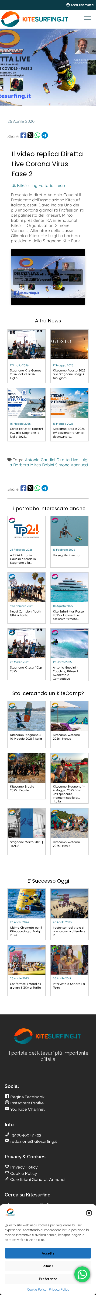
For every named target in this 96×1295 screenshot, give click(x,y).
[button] (89, 1213)
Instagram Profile (26, 1102)
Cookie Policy (37, 1289)
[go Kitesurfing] (48, 1043)
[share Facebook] (23, 136)
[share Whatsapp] (37, 136)
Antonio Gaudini (40, 459)
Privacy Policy (59, 1289)
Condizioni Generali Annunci (37, 1179)
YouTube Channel (27, 1109)
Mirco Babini (42, 464)
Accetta (48, 1253)
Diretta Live (67, 459)
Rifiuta (48, 1266)
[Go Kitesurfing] (48, 19)
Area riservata (82, 5)
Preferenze (48, 1279)
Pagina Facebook (27, 1096)
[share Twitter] (30, 136)
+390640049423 (25, 1135)
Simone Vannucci (71, 464)
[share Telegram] (44, 136)
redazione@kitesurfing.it (33, 1141)
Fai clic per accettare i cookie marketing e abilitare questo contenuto (48, 277)
